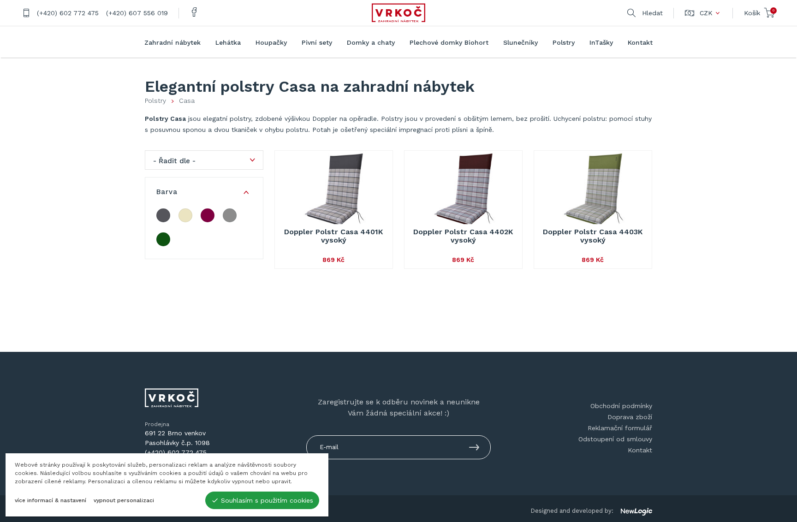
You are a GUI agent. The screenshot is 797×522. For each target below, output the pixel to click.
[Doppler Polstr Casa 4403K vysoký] (593, 190)
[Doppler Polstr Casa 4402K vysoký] (463, 190)
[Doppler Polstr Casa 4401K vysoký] (334, 190)
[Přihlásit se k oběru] (474, 448)
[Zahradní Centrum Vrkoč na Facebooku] (194, 13)
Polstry (155, 100)
